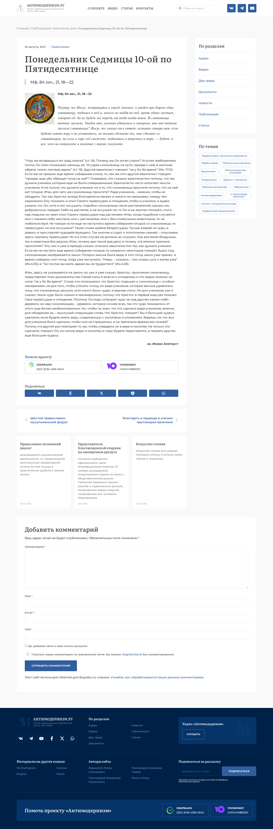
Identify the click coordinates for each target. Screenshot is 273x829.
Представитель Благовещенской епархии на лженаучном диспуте (99, 447)
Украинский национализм (218, 210)
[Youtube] (252, 8)
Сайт (28, 629)
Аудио (204, 58)
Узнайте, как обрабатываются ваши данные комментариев (157, 677)
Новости (205, 103)
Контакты (144, 8)
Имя (28, 596)
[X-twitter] (62, 738)
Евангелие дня (64, 28)
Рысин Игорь (140, 777)
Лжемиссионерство (214, 186)
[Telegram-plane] (242, 8)
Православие (60, 46)
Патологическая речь (236, 162)
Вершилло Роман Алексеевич (101, 769)
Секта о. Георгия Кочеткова (218, 203)
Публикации (41, 28)
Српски (62, 767)
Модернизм (209, 179)
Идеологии (241, 186)
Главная (23, 28)
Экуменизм (208, 171)
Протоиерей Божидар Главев (147, 769)
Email (29, 612)
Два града (206, 81)
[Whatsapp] (72, 738)
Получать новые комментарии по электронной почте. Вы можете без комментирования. (102, 654)
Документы (208, 92)
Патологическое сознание (235, 171)
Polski (61, 773)
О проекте (96, 8)
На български (26, 767)
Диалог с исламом (235, 179)
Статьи (127, 8)
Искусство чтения (150, 443)
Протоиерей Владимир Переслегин (105, 779)
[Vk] (231, 8)
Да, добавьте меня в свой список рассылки (57, 645)
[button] (39, 393)
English (22, 773)
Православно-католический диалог (224, 155)
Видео (113, 8)
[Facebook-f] (52, 738)
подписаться (132, 654)
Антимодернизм (211, 195)
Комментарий (35, 546)
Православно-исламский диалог (40, 445)
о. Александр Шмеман (238, 195)
